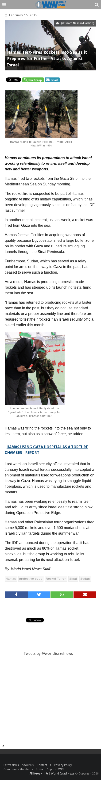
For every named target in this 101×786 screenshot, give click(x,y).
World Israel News (62, 773)
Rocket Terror (56, 578)
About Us (28, 765)
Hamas (11, 578)
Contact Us (44, 765)
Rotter (40, 769)
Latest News (11, 765)
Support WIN (55, 769)
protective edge (31, 578)
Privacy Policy (63, 765)
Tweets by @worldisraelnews (48, 653)
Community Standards (18, 769)
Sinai (73, 578)
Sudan (85, 578)
